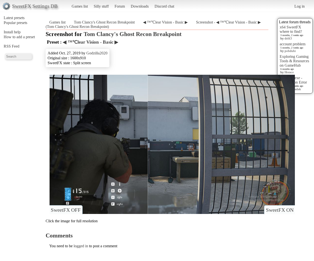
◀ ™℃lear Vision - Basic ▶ (165, 22)
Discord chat (164, 6)
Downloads (140, 6)
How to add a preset (19, 37)
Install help (12, 32)
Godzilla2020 (96, 53)
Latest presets (14, 18)
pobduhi (290, 51)
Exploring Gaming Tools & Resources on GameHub (294, 60)
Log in (299, 6)
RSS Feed (11, 46)
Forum (120, 6)
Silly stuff (101, 6)
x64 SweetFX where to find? (291, 29)
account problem (292, 44)
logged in (81, 246)
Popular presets (15, 23)
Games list (80, 6)
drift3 (288, 38)
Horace (289, 72)
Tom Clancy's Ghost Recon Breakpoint (104, 22)
